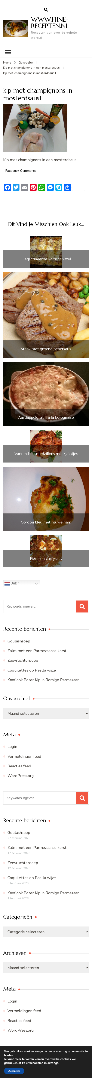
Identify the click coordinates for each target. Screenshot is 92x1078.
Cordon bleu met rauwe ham (46, 522)
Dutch (14, 583)
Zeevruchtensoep (22, 660)
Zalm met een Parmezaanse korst (37, 650)
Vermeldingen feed (24, 756)
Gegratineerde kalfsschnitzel (46, 259)
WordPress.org (20, 775)
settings (52, 1063)
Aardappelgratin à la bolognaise (46, 417)
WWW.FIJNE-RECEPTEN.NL (50, 22)
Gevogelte (26, 63)
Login (12, 746)
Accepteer (14, 1071)
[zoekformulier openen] (46, 10)
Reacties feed (19, 766)
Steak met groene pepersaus (46, 349)
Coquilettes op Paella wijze (31, 670)
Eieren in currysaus (46, 558)
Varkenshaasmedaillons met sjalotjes (46, 453)
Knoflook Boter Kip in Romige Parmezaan (43, 679)
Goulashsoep (18, 641)
